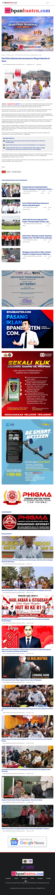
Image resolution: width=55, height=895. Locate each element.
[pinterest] (11, 175)
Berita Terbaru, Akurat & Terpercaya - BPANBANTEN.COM (32, 888)
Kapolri (8, 172)
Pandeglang (7, 586)
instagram (40, 878)
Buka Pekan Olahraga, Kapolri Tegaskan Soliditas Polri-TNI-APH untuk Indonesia (37, 237)
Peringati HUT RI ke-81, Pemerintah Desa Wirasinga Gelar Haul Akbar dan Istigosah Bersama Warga (26, 620)
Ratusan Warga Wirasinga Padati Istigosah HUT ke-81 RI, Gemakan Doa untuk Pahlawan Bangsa (27, 740)
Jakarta (45, 239)
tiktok (32, 878)
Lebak (5, 676)
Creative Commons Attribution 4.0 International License (35, 883)
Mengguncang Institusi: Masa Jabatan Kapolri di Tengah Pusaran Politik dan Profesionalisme (25, 141)
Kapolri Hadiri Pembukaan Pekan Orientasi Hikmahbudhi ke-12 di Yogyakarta (25, 145)
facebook (8, 878)
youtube (48, 878)
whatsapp (24, 878)
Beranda (3, 55)
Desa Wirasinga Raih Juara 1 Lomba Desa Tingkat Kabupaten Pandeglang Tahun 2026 (26, 590)
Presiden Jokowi (10, 55)
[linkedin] (14, 175)
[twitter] (6, 175)
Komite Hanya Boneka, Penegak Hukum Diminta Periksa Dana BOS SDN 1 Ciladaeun (26, 828)
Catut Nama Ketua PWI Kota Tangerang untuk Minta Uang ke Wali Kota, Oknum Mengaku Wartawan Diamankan (27, 560)
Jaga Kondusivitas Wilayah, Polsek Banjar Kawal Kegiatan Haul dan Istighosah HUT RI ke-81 (27, 709)
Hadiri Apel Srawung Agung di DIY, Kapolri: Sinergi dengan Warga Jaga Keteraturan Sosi (35, 221)
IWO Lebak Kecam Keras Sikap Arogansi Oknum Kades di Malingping (21, 680)
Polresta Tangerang (9, 796)
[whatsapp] (8, 175)
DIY (45, 223)
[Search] (50, 3)
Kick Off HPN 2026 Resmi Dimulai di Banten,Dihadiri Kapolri (35, 204)
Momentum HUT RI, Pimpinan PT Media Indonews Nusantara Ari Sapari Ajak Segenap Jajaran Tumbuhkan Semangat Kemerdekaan (26, 650)
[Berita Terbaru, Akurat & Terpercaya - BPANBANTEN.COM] (9, 3)
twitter (16, 878)
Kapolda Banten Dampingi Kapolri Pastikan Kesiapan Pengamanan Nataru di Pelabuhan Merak (37, 188)
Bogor (45, 256)
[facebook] (3, 175)
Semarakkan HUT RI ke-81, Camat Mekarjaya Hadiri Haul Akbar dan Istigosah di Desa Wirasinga (26, 770)
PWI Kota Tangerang (8, 556)
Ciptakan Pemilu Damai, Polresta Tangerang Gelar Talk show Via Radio (22, 800)
